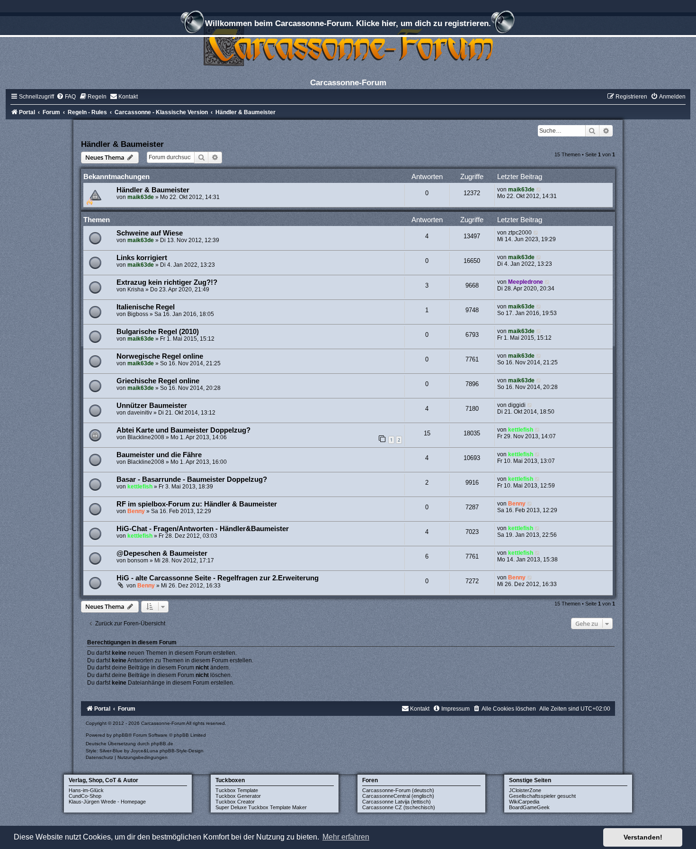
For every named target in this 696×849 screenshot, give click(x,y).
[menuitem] (66, 96)
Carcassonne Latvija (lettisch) (396, 801)
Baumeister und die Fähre (159, 455)
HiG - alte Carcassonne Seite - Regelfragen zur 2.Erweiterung (217, 578)
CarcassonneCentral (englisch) (398, 796)
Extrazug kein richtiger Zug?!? (166, 282)
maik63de (140, 197)
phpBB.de (162, 743)
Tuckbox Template (236, 790)
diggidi (517, 405)
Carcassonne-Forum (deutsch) (398, 790)
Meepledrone (525, 282)
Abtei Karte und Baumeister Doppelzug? (183, 430)
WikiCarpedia (524, 801)
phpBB (120, 735)
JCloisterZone (525, 790)
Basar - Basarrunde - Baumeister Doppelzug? (191, 479)
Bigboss (137, 314)
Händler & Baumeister (122, 144)
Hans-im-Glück (86, 790)
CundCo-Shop (85, 796)
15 (427, 433)
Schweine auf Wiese (149, 233)
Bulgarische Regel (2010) (157, 331)
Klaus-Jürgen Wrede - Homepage (107, 801)
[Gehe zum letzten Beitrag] (539, 189)
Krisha (135, 289)
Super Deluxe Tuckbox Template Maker (261, 807)
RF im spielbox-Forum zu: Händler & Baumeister (196, 504)
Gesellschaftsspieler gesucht (542, 796)
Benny (136, 511)
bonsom (137, 560)
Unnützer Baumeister (151, 405)
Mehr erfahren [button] (345, 837)
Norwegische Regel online (159, 356)
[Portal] (348, 44)
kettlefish (520, 429)
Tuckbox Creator (235, 801)
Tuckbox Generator (238, 796)
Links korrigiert (141, 258)
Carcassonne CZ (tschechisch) (398, 807)
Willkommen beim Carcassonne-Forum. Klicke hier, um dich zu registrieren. (348, 23)
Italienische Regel (145, 307)
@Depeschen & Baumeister (161, 553)
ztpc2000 (520, 232)
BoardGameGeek (529, 807)
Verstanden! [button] (643, 837)
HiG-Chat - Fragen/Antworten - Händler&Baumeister (202, 529)
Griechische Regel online (157, 381)
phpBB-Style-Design (182, 750)
